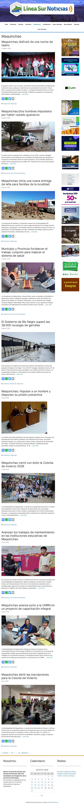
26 (39, 788)
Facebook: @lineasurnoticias (66, 771)
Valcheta (76, 24)
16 (52, 782)
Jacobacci (28, 24)
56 (19, 753)
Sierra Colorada (57, 24)
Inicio (6, 24)
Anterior (4, 753)
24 (32, 788)
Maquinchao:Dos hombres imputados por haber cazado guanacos (26, 113)
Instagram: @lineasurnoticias (66, 774)
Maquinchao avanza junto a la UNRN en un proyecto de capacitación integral (28, 606)
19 (38, 785)
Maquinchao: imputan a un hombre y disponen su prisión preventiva (26, 393)
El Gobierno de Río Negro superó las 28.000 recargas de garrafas (25, 323)
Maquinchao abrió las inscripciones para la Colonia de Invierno (25, 676)
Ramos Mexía (68, 24)
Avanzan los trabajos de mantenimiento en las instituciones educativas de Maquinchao (27, 535)
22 (49, 785)
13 (42, 782)
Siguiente (25, 753)
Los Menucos (47, 24)
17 (32, 785)
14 (45, 782)
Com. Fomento (42, 29)
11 (35, 782)
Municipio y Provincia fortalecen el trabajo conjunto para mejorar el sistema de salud (24, 252)
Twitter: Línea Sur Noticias (65, 776)
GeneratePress (53, 802)
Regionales (14, 103)
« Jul (41, 795)
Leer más (25, 94)
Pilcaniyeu (13, 24)
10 (32, 782)
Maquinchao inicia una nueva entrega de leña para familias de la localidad (26, 182)
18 (35, 785)
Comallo (20, 24)
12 (38, 782)
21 (45, 785)
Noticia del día (15, 173)
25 (35, 788)
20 (42, 785)
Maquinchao (37, 24)
